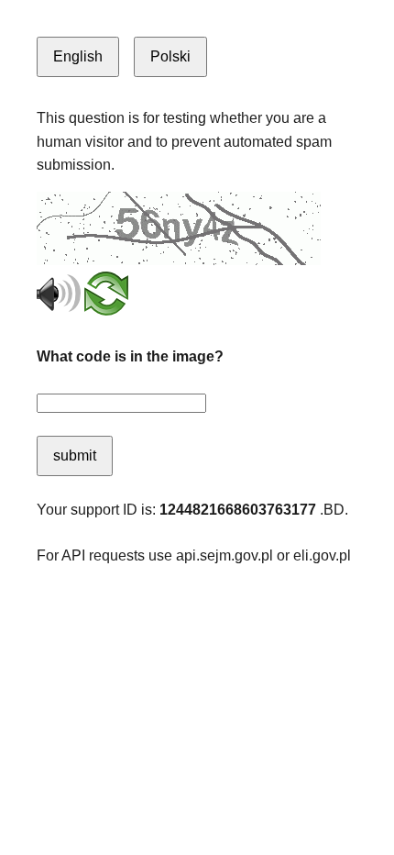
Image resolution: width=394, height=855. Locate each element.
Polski (170, 56)
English (78, 56)
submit (74, 455)
